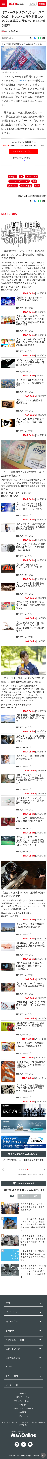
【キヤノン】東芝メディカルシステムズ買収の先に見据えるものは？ (30, 362)
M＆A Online (14, 30)
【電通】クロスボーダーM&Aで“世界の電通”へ (29, 299)
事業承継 (10, 1330)
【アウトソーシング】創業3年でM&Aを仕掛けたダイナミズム (30, 738)
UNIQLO (12, 176)
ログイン (32, 4)
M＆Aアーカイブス (9, 289)
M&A (37, 185)
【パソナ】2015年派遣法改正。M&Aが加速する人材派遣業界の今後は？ (30, 526)
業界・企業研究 (23, 286)
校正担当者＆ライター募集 (22, 1408)
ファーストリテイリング (19, 181)
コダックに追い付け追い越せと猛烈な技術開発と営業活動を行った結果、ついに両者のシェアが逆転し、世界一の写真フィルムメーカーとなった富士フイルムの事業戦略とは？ (23, 905)
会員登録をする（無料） (24, 151)
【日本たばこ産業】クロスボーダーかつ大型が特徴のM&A (30, 1025)
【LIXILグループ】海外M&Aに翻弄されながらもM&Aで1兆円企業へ (30, 1064)
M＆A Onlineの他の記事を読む (32, 195)
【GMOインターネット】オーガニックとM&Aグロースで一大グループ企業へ (30, 506)
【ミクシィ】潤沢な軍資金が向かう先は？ (30, 757)
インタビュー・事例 (15, 1339)
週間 (24, 1196)
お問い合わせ (23, 1416)
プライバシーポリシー (23, 1401)
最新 (12, 1196)
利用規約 (22, 1404)
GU (21, 176)
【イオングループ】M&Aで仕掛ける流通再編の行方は (30, 985)
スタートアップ (13, 1348)
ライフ (9, 1367)
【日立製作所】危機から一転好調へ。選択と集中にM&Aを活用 (30, 965)
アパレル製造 (26, 185)
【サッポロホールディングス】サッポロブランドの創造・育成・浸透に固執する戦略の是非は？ (30, 320)
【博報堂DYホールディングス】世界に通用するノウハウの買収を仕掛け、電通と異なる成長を (22, 254)
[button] (19, 1169)
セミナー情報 (12, 1376)
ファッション (31, 176)
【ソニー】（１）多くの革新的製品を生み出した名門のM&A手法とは (30, 546)
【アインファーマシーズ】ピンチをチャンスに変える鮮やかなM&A (30, 800)
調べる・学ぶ (7, 286)
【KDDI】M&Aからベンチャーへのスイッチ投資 (29, 566)
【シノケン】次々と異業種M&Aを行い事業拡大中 (30, 925)
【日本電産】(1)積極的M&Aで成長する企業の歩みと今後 (30, 718)
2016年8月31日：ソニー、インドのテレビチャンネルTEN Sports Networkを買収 (22, 1161)
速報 (8, 1303)
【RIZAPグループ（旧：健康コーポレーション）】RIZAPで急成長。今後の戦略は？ (30, 626)
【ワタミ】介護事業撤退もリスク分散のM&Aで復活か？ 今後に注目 (30, 1088)
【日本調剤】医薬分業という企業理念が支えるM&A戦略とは (30, 945)
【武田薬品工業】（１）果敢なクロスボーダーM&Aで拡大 (30, 1005)
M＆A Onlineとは (22, 1397)
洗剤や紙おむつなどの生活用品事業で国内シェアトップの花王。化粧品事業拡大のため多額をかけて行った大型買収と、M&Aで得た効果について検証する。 (23, 484)
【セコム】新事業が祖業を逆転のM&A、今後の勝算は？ (30, 421)
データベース (12, 1312)
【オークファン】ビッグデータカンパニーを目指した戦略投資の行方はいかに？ (30, 779)
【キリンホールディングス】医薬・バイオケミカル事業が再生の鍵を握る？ (30, 342)
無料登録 (42, 4)
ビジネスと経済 (13, 1357)
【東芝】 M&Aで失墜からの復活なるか (30, 402)
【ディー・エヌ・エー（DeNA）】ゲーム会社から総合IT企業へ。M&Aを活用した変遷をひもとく (30, 841)
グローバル (12, 185)
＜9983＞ (23, 80)
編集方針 (22, 1393)
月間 (35, 1196)
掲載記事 (22, 1412)
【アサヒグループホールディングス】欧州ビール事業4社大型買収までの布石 (22, 679)
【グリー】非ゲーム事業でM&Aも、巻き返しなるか (30, 1044)
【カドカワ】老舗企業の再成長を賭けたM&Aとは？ (30, 819)
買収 (34, 181)
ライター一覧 (12, 1384)
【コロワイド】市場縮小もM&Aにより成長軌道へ (30, 585)
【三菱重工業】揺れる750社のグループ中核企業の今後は (30, 382)
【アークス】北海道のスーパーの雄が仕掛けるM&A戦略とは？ (30, 604)
